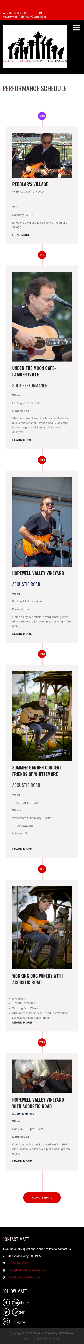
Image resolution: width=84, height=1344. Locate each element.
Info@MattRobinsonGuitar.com (28, 1270)
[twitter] (6, 1312)
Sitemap (55, 1338)
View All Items (42, 1197)
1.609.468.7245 (18, 1263)
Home (27, 1338)
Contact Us (40, 1338)
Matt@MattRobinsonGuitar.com (24, 16)
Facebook (15, 1303)
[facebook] (6, 1302)
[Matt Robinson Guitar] (35, 68)
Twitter (15, 1312)
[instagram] (6, 1321)
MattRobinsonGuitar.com (24, 1277)
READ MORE (21, 235)
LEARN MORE (22, 440)
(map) (46, 1017)
